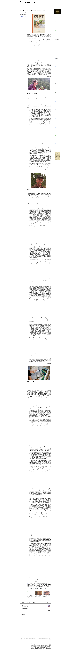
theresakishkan (24, 605)
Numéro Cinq (28, 2)
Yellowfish (42, 575)
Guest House (38, 566)
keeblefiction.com (44, 579)
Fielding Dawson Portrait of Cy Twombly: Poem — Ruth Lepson (45, 639)
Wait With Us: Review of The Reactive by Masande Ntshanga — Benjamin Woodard (28, 639)
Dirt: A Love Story (47, 45)
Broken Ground (47, 575)
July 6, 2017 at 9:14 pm (25, 606)
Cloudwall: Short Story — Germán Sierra (46, 596)
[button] (38, 23)
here (37, 561)
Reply (49, 610)
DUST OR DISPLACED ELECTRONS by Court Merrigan (30, 596)
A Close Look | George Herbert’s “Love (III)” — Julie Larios (38, 596)
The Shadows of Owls (38, 576)
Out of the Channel (46, 577)
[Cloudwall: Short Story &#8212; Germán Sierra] (46, 593)
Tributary (43, 566)
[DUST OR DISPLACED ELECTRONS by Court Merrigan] (30, 593)
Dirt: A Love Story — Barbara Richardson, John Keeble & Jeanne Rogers (34, 11)
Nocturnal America (32, 577)
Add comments (24, 13)
